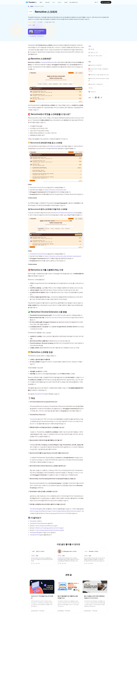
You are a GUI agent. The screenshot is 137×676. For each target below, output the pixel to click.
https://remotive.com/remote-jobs (55, 189)
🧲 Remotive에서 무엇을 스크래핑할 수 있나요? (49, 114)
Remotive (52, 62)
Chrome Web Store (58, 315)
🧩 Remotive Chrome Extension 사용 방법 (47, 312)
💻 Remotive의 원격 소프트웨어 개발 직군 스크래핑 (47, 209)
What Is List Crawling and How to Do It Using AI (49, 528)
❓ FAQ (31, 398)
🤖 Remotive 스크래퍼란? (39, 58)
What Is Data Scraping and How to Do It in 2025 (55, 513)
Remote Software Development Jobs (65, 212)
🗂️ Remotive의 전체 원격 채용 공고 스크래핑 (45, 143)
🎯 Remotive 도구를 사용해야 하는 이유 (45, 270)
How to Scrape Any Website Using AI (41, 511)
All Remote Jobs (54, 146)
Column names (32, 198)
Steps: (30, 184)
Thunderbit (44, 62)
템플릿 (31, 6)
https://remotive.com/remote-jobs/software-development (63, 256)
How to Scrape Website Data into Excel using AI (66, 511)
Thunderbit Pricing (40, 394)
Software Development (64, 317)
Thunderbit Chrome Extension (39, 187)
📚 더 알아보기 (34, 517)
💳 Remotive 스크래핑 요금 (40, 352)
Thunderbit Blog (35, 509)
